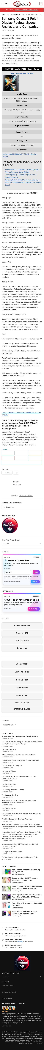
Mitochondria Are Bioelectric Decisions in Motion (18, 755)
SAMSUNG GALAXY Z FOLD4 (22, 73)
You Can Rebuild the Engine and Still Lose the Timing (20, 857)
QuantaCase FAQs (8, 516)
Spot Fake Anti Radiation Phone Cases (26, 10)
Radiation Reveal (22, 625)
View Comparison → (18, 874)
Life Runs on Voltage (9, 771)
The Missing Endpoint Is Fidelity (13, 789)
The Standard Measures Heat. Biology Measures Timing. (21, 813)
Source (4, 450)
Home (3, 14)
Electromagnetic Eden (9, 749)
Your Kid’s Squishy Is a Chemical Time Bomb (17, 819)
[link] (22, 569)
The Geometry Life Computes (12, 766)
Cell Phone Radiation (13, 14)
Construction (22, 688)
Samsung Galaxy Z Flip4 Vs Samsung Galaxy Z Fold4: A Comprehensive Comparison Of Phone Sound (23, 182)
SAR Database (22, 640)
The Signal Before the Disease (12, 852)
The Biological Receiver (10, 795)
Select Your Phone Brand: (11, 540)
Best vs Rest (22, 680)
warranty (20, 941)
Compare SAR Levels (9, 992)
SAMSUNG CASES (22, 709)
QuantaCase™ (22, 664)
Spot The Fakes (22, 672)
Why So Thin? (22, 695)
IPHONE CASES (22, 703)
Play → (36, 572)
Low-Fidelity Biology (9, 808)
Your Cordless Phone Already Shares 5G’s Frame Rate (20, 760)
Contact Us (22, 648)
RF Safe (16, 482)
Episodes (7, 568)
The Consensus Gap (9, 784)
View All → (35, 581)
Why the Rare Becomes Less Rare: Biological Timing (20, 736)
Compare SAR (22, 633)
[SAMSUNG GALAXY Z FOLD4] (22, 83)
